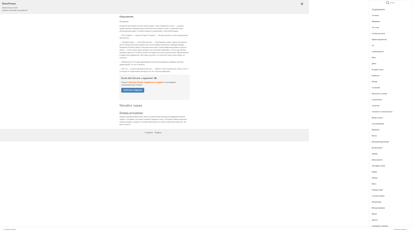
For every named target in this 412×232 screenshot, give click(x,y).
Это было (375, 15)
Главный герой (377, 190)
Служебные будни (10, 229)
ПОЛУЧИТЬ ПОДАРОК (132, 90)
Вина (374, 57)
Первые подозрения (131, 112)
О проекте (149, 133)
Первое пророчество (379, 39)
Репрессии (375, 75)
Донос (374, 63)
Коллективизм (377, 148)
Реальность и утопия (379, 93)
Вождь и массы (377, 117)
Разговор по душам (400, 229)
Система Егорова (378, 196)
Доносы (375, 220)
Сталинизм (376, 87)
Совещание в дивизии (380, 226)
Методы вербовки (378, 208)
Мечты (374, 214)
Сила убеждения (378, 123)
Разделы (158, 133)
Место (374, 184)
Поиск (390, 3)
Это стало (375, 27)
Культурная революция (380, 141)
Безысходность (377, 160)
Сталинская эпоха (378, 33)
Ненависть (376, 129)
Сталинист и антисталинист (382, 111)
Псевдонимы (376, 202)
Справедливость (378, 51)
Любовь (375, 154)
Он (373, 45)
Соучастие (375, 105)
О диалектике (377, 99)
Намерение (376, 21)
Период (374, 178)
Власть (374, 135)
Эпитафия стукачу (378, 166)
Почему (374, 81)
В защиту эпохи (377, 69)
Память (374, 172)
